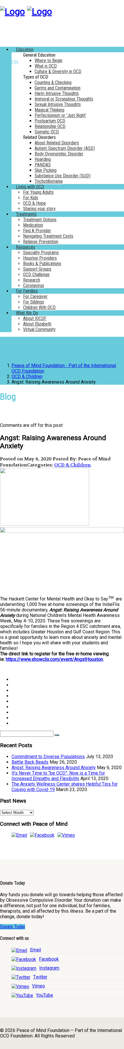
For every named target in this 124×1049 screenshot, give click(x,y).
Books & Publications (42, 263)
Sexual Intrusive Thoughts (58, 104)
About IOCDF (34, 318)
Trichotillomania (49, 181)
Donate (6, 67)
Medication (33, 225)
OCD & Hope (34, 203)
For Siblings (33, 302)
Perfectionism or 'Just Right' (60, 115)
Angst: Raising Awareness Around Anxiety (54, 767)
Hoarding (43, 159)
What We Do (27, 313)
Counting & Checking (53, 82)
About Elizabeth (37, 324)
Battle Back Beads (30, 762)
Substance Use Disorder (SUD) (63, 175)
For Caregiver (35, 296)
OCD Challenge (36, 274)
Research (31, 280)
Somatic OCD (47, 132)
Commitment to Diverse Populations (48, 756)
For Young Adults (38, 192)
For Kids (30, 197)
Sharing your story (39, 208)
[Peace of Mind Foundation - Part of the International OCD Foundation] (12, 11)
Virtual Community (39, 329)
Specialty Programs (41, 252)
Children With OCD (39, 307)
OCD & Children (72, 465)
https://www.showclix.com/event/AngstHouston (54, 659)
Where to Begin (48, 60)
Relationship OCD (50, 126)
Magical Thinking (49, 110)
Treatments (26, 214)
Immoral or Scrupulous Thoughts (64, 99)
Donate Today (12, 926)
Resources (25, 247)
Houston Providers (40, 258)
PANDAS (43, 165)
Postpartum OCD (50, 121)
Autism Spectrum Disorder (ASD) (65, 148)
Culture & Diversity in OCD (58, 71)
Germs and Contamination (57, 88)
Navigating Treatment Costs (48, 236)
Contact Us (9, 61)
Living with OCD (30, 186)
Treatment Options (40, 219)
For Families (27, 291)
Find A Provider (37, 230)
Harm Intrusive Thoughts (57, 93)
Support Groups (37, 269)
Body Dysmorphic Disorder (59, 154)
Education (24, 49)
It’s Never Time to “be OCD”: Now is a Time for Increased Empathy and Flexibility (58, 775)
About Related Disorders (57, 143)
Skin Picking (46, 170)
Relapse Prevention (40, 241)
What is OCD (46, 66)
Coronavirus (33, 285)
